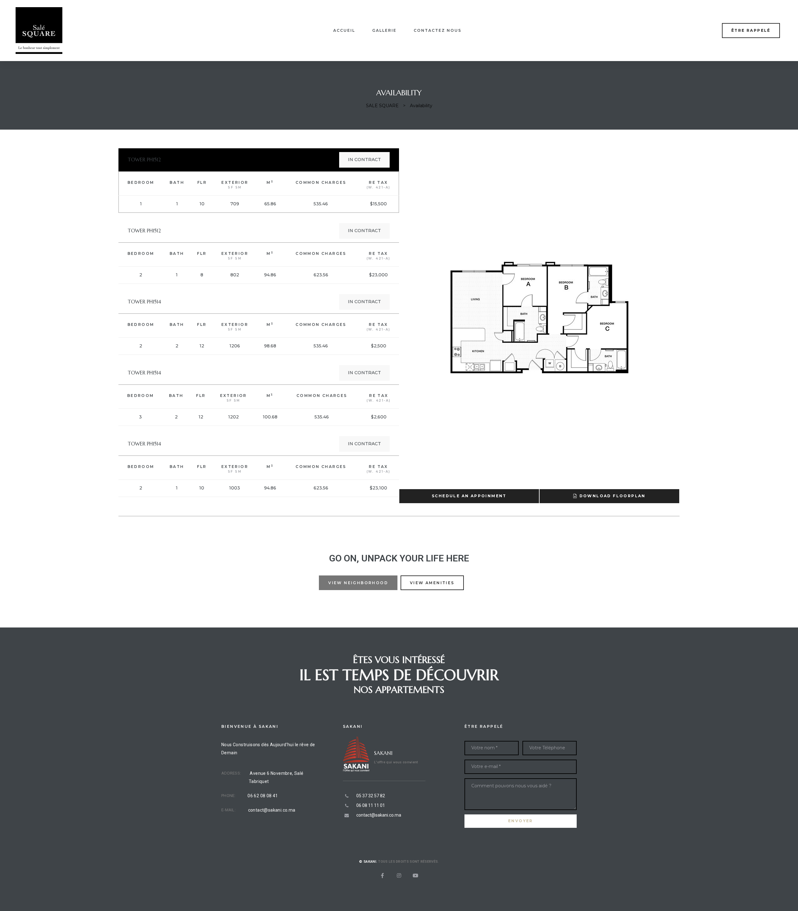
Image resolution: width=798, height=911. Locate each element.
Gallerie (384, 30)
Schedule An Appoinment (469, 496)
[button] (751, 30)
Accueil (344, 30)
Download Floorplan (612, 496)
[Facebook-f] (382, 875)
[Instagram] (399, 875)
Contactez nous (437, 30)
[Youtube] (415, 875)
